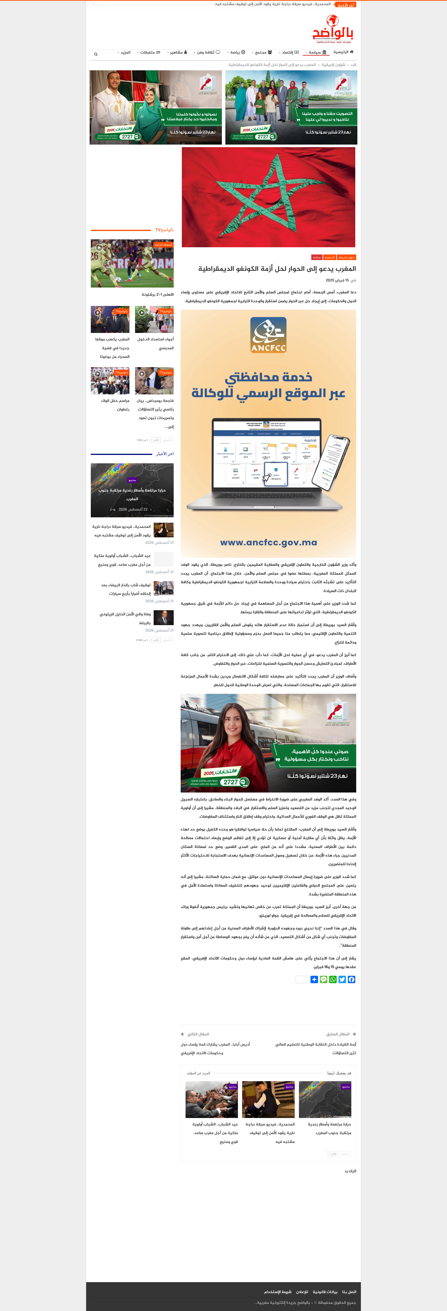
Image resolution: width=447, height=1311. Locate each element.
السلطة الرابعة (163, 244)
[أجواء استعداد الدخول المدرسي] (154, 319)
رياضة (235, 53)
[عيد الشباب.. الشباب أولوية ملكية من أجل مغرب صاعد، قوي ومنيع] (212, 1099)
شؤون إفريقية (347, 257)
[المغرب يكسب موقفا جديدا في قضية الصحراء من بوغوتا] (110, 319)
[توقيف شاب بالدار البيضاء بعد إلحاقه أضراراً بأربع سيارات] (164, 588)
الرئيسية (340, 52)
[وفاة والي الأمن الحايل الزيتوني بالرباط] (164, 617)
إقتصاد (287, 53)
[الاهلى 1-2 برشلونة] (132, 263)
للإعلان (302, 1292)
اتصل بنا (349, 1292)
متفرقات (147, 53)
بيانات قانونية (325, 1292)
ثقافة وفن (205, 53)
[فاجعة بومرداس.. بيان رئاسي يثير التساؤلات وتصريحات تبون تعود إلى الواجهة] (154, 380)
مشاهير (176, 53)
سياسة (315, 53)
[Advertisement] (180, 27)
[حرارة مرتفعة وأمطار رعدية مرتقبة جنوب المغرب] (325, 1099)
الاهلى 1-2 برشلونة (158, 294)
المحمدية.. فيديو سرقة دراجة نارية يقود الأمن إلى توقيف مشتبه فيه (273, 4)
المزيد (125, 53)
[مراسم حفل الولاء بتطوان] (110, 380)
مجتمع (260, 53)
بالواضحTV (166, 311)
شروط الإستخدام (277, 1292)
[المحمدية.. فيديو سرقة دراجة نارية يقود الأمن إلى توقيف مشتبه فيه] (268, 1099)
